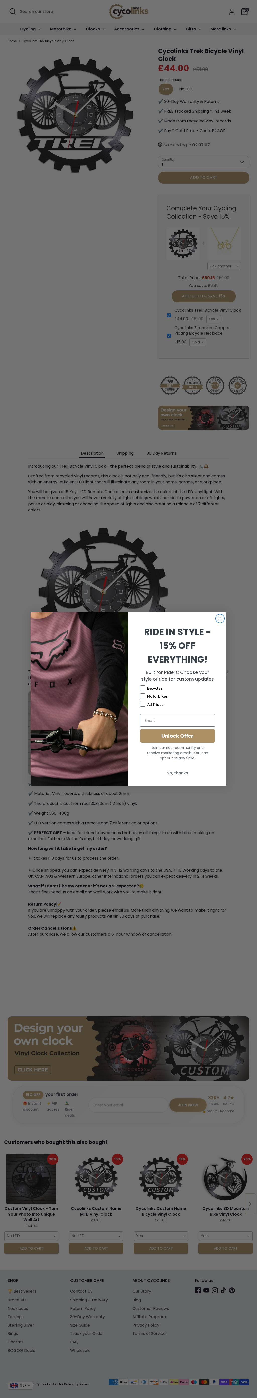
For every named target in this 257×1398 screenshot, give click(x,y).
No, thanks (177, 773)
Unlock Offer (177, 735)
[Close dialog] (220, 618)
